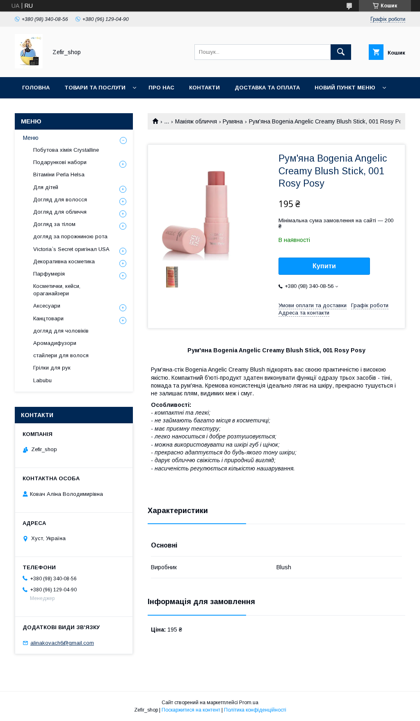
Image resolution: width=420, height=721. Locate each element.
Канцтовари (48, 318)
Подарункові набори (60, 162)
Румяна (233, 121)
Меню (31, 138)
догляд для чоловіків (61, 331)
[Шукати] (341, 52)
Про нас (161, 87)
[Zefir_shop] (29, 66)
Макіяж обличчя (196, 121)
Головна (36, 87)
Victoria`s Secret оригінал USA (71, 249)
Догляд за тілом (54, 224)
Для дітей (45, 187)
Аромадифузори (54, 343)
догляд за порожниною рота (70, 236)
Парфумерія (49, 274)
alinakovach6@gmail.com (62, 643)
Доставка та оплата (267, 87)
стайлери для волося (61, 355)
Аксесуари (46, 306)
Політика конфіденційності (255, 710)
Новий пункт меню (345, 87)
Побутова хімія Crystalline (66, 150)
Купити (324, 265)
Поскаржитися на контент (191, 710)
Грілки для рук (52, 368)
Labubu (42, 380)
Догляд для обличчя (60, 212)
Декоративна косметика (64, 261)
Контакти (204, 87)
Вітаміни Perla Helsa (58, 174)
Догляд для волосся (60, 199)
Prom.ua (248, 702)
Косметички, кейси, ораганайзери (56, 290)
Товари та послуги (95, 87)
